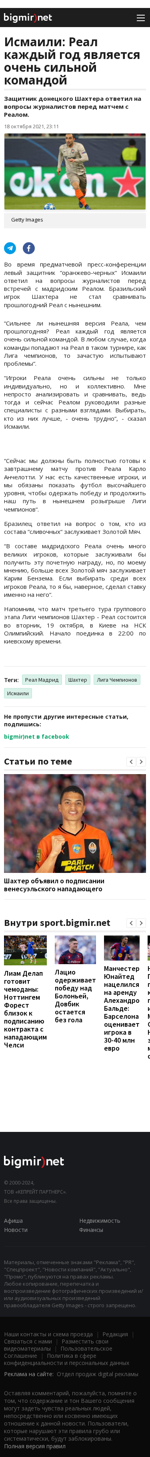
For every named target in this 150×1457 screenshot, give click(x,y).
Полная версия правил (35, 1446)
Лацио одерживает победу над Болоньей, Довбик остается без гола (75, 995)
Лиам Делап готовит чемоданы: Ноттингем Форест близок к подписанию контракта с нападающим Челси (25, 1009)
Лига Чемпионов (117, 679)
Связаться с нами (28, 1341)
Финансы (91, 1229)
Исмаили (18, 693)
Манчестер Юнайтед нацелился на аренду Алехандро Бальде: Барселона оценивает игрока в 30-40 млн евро (122, 1008)
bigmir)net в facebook (36, 736)
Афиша (13, 1220)
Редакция (115, 1334)
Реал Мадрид (42, 679)
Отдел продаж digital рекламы (97, 1374)
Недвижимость (99, 1220)
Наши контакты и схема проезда (48, 1334)
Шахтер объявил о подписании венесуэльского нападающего (54, 884)
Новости (16, 1229)
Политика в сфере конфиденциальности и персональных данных (66, 1359)
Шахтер (77, 679)
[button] (131, 762)
